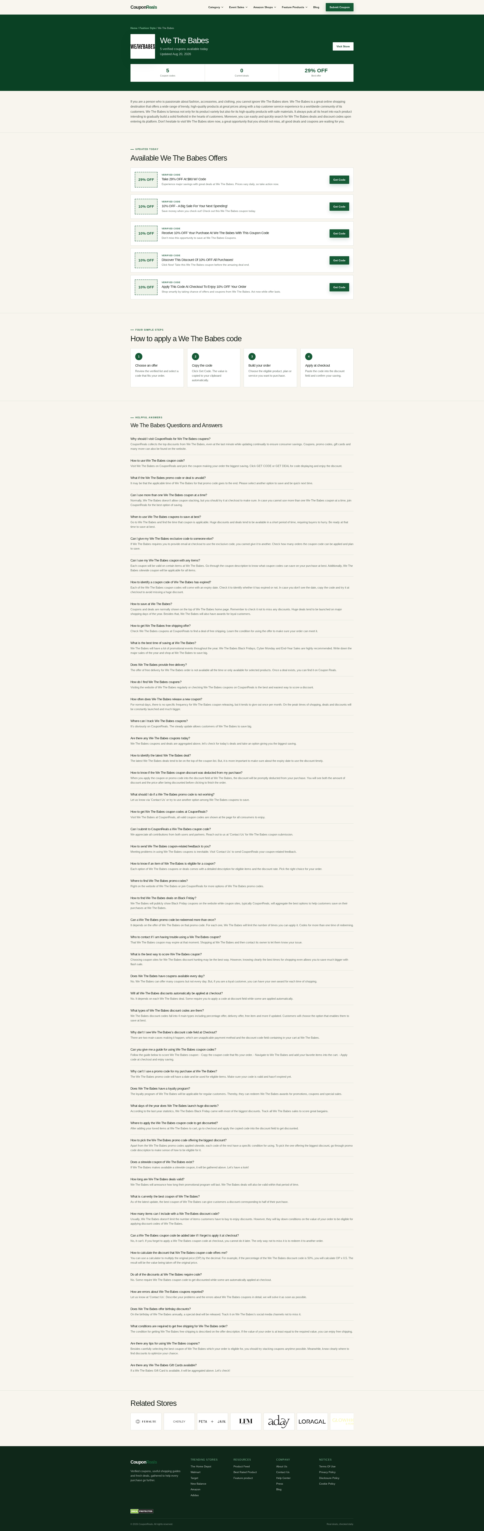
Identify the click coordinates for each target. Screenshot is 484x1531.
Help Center (283, 1477)
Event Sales (236, 7)
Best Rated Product (245, 1472)
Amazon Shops (263, 7)
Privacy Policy (327, 1472)
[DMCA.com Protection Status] (141, 1511)
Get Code (339, 179)
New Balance (198, 1483)
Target (194, 1477)
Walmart (195, 1472)
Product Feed (241, 1466)
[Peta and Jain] (153, 1421)
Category (214, 7)
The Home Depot (201, 1466)
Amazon (195, 1489)
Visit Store (343, 46)
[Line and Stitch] (320, 1421)
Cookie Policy (327, 1483)
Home (133, 28)
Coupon (143, 7)
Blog (316, 7)
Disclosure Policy (329, 1477)
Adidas (195, 1495)
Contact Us (282, 1472)
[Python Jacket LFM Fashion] (187, 1421)
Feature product (243, 1477)
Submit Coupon (340, 7)
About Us (281, 1466)
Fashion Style (148, 28)
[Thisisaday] (220, 1421)
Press (279, 1483)
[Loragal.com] (253, 1421)
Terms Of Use (327, 1466)
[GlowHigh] (286, 1421)
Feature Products (293, 7)
